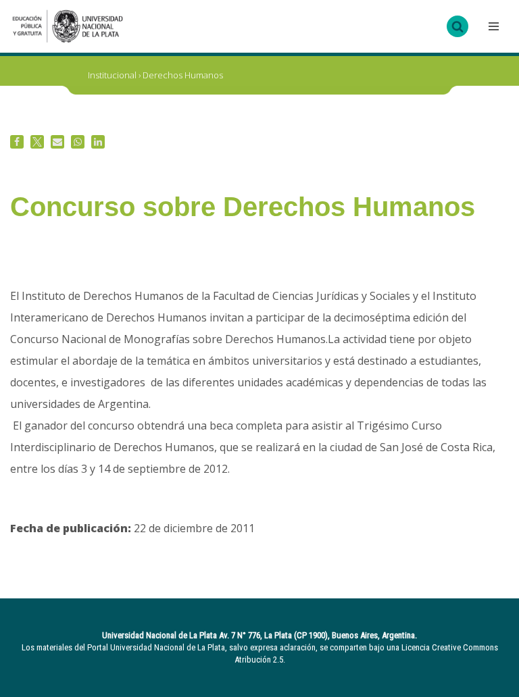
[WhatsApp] (77, 142)
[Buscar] (457, 26)
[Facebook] (17, 142)
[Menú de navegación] (492, 26)
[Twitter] (37, 142)
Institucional (112, 75)
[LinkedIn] (98, 142)
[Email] (57, 142)
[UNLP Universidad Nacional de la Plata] (67, 26)
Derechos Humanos (183, 75)
